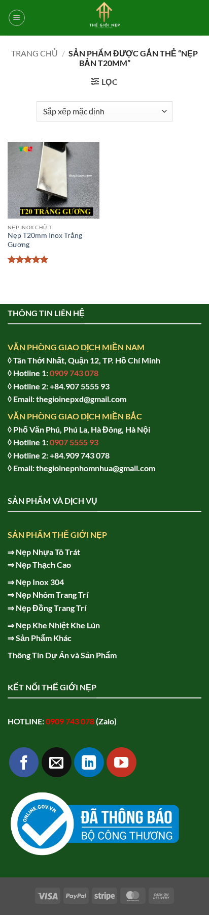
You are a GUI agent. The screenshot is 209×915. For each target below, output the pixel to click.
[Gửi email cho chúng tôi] (57, 762)
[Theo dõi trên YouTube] (121, 762)
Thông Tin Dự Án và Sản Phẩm (62, 655)
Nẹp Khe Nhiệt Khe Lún (58, 625)
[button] (17, 18)
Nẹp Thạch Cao (43, 564)
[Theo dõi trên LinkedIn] (89, 762)
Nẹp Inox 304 (40, 582)
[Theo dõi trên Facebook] (24, 762)
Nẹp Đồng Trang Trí (51, 608)
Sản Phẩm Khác (44, 638)
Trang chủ (34, 53)
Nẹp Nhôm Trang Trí (52, 594)
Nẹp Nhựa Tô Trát (48, 552)
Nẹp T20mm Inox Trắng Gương (45, 240)
